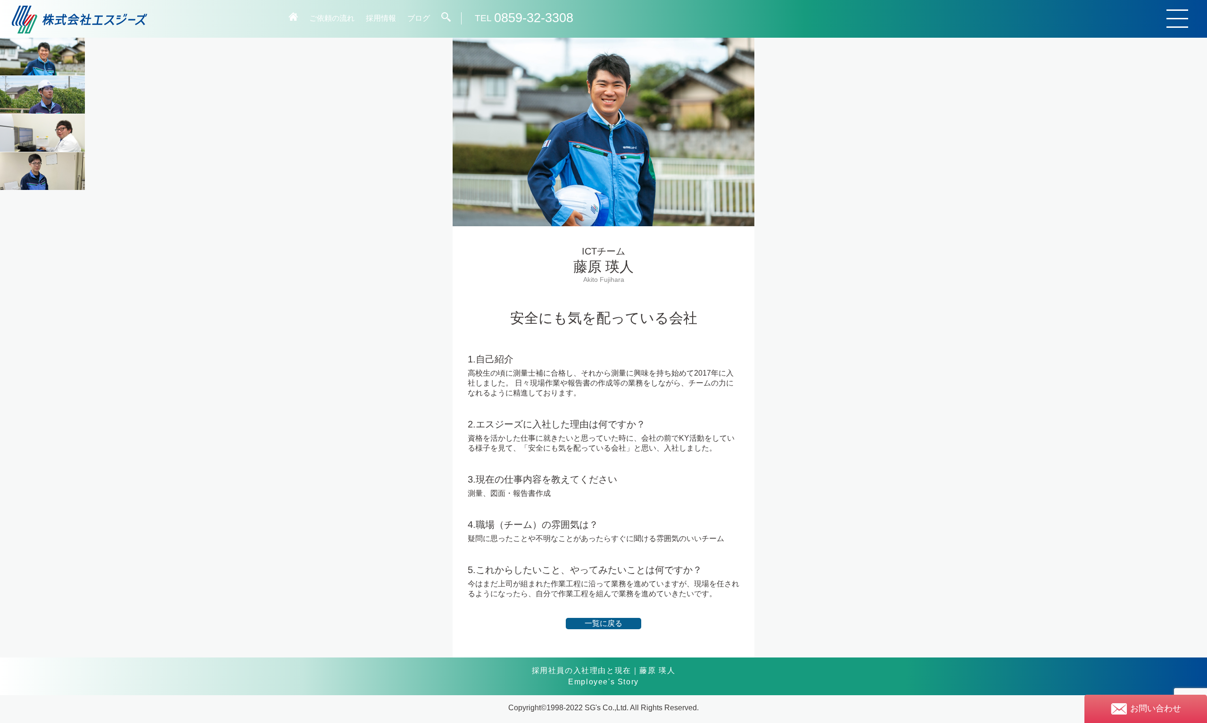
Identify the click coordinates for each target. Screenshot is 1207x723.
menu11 (42, 171)
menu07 (42, 133)
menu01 (42, 56)
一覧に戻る (603, 623)
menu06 (42, 95)
